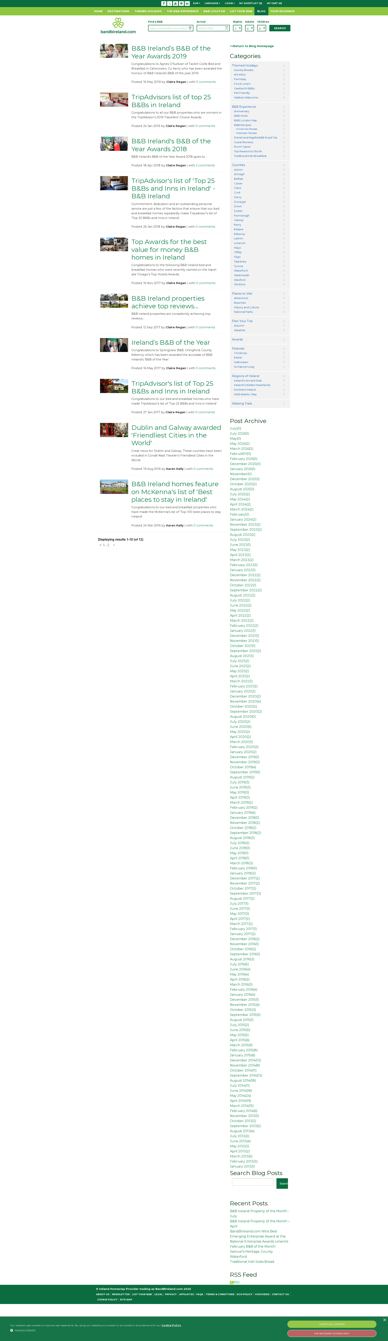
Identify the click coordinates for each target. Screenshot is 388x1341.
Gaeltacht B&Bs (244, 88)
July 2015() (239, 1025)
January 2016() (242, 995)
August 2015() (242, 1020)
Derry (237, 197)
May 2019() (239, 792)
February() (239, 514)
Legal (158, 1294)
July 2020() (240, 722)
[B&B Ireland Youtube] (175, 3)
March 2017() (241, 924)
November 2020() (245, 701)
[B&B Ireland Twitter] (170, 3)
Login (229, 3)
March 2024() (242, 509)
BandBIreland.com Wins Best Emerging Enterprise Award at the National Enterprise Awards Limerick (259, 1236)
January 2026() (242, 469)
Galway (239, 220)
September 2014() (246, 1075)
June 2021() (240, 666)
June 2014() (241, 1091)
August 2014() (243, 1080)
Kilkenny (239, 234)
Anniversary (241, 111)
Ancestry (240, 74)
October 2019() (243, 767)
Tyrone (238, 266)
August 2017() (242, 898)
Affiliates (186, 1294)
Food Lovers (242, 83)
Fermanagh (241, 215)
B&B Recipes (242, 125)
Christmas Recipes (246, 129)
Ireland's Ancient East (248, 380)
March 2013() (241, 1156)
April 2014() (240, 1101)
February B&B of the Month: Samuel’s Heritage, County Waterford (253, 1252)
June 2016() (240, 969)
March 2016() (241, 984)
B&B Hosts (241, 115)
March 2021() (241, 681)
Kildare (238, 229)
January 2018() (243, 873)
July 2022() (240, 600)
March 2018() (241, 863)
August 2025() (242, 489)
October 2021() (242, 646)
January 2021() (243, 691)
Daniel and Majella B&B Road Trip (255, 137)
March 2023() (242, 560)
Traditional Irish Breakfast (250, 155)
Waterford (241, 270)
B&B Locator (214, 11)
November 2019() (245, 762)
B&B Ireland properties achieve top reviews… (168, 302)
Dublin (238, 210)
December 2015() (244, 1000)
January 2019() (243, 813)
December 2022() (245, 575)
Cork (237, 192)
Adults (249, 21)
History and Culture (246, 307)
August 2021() (242, 656)
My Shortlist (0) (250, 3)
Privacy (171, 1294)
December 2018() (244, 818)
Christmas (240, 353)
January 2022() (243, 570)
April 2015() (240, 1040)
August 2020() (243, 717)
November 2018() (245, 823)
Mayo (237, 247)
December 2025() (245, 464)
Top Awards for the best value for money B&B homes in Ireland (169, 249)
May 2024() (240, 499)
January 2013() (242, 1166)
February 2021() (244, 686)
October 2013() (243, 1121)
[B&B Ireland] (118, 25)
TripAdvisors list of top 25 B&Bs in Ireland (171, 101)
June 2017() (240, 909)
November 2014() (245, 1065)
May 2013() (239, 1146)
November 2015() (245, 1005)
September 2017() (245, 893)
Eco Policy (244, 1294)
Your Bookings (282, 11)
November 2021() (244, 641)
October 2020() (243, 706)
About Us (102, 1294)
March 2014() (242, 1106)
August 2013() (242, 1131)
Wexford (239, 279)
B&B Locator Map (245, 120)
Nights (237, 21)
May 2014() (240, 1096)
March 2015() (241, 1045)
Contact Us (280, 1294)
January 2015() (242, 1055)
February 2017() (243, 929)
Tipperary (240, 261)
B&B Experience (244, 107)
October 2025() (243, 484)
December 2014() (245, 1060)
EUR (196, 3)
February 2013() (244, 1161)
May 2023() (240, 550)
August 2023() (242, 535)
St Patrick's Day (244, 366)
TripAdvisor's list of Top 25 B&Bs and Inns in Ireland (172, 387)
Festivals (238, 348)
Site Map (126, 1299)
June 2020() (241, 727)
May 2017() (239, 914)
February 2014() (243, 1111)
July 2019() (239, 782)
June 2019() (240, 787)
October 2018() (243, 828)
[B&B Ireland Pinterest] (181, 3)
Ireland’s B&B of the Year (170, 342)
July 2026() (239, 433)
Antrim (238, 169)
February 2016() (243, 989)
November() (241, 474)
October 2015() (243, 1010)
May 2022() (240, 610)
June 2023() (240, 545)
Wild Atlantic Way (245, 394)
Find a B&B (155, 21)
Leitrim (238, 238)
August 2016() (242, 959)
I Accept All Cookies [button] (332, 1324)
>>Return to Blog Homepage (252, 46)
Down (238, 206)
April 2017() (240, 919)
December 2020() (245, 696)
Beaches (240, 302)
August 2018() (242, 838)
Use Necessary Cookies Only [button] (331, 1333)
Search (280, 28)
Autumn (239, 325)
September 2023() (246, 530)
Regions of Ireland (245, 376)
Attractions (241, 298)
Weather (240, 330)
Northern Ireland (245, 389)
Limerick (239, 243)
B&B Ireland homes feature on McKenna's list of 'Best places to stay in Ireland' (175, 491)
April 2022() (240, 615)
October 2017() (243, 888)
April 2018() (239, 858)
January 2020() (243, 752)
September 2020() (246, 711)
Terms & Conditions (220, 1294)
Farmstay (240, 79)
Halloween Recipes (246, 133)
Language (212, 3)
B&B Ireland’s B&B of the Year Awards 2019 (171, 52)
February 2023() (244, 565)
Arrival (201, 21)
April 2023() (240, 555)
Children (261, 21)
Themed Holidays (148, 11)
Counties (238, 165)
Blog (261, 11)
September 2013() (245, 1126)
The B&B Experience (182, 11)
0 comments (206, 82)
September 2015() (245, 1015)
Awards (237, 339)
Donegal (240, 201)
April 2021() (240, 676)
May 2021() (239, 671)
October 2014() (243, 1070)
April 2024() (240, 504)
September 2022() (246, 590)
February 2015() (244, 1050)
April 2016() (240, 979)
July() (235, 428)
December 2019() (244, 757)
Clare (237, 187)
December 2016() (245, 939)
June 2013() (240, 1141)
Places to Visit (242, 293)
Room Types (242, 146)
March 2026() (241, 449)
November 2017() (245, 883)
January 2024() (243, 519)
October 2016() (243, 949)
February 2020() (244, 747)
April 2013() (240, 1151)
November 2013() (244, 1116)
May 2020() (240, 732)
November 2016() (244, 944)
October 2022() (243, 585)
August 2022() (242, 595)
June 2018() (240, 848)
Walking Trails (242, 403)
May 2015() (239, 1035)
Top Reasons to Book (248, 151)
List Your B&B (241, 11)
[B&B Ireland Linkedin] (187, 3)
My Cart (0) (274, 3)
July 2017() (239, 904)
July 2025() (240, 494)
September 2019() (245, 772)
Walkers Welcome (246, 97)
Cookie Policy (107, 1299)
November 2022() (245, 580)
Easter (238, 357)
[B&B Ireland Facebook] (164, 3)
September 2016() (245, 954)
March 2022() (242, 620)
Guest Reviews (243, 142)
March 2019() (241, 802)
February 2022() (244, 626)
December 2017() (245, 878)
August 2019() (242, 777)
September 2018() (245, 833)
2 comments (205, 165)
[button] (95, 1330)
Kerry (237, 224)
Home (98, 11)
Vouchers (262, 1294)
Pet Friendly (242, 92)
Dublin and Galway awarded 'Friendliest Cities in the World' (176, 435)
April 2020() (240, 737)
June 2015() (240, 1030)
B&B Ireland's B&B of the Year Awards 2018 (171, 145)
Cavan (238, 183)
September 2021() (245, 651)
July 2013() (239, 1136)
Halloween (241, 362)
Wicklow (239, 284)
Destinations (118, 11)
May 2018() (239, 853)
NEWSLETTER (121, 1294)
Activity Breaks (243, 70)
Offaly (238, 252)
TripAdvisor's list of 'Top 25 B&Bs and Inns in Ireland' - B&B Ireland (173, 188)
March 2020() (241, 742)
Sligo (237, 256)
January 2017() (243, 934)
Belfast (238, 178)
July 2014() (240, 1085)
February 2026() (243, 459)
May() (235, 439)
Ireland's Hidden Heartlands (252, 385)
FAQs (199, 1294)
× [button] (384, 1320)
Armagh (239, 174)
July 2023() (240, 540)
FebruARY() (240, 454)
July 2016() (239, 964)
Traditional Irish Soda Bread (252, 1262)
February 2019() (244, 807)
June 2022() (241, 605)
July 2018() (240, 843)
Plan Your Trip (242, 321)
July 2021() (239, 661)
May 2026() (240, 444)
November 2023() (245, 524)
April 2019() (240, 797)
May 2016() (239, 974)
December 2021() (244, 636)
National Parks (243, 311)
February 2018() (243, 868)
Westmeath (241, 275)
